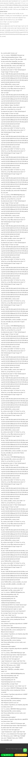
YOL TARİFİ (21, 755)
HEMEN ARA (8, 755)
